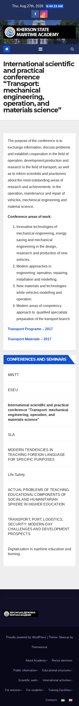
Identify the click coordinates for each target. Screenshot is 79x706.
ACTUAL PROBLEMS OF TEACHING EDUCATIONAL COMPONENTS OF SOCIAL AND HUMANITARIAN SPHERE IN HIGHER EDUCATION (38, 497)
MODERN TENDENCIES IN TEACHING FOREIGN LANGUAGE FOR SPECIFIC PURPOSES (36, 454)
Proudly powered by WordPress (26, 637)
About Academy (36, 660)
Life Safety (16, 475)
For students (34, 690)
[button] (72, 49)
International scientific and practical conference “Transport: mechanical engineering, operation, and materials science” (38, 412)
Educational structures (56, 670)
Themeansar (39, 647)
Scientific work (27, 680)
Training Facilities (59, 690)
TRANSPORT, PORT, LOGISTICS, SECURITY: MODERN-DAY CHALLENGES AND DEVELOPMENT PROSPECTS (38, 527)
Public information (24, 670)
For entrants (12, 690)
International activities (57, 680)
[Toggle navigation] (40, 49)
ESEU (13, 390)
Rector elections (62, 660)
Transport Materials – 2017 (29, 339)
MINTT (13, 375)
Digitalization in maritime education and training (39, 551)
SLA (11, 435)
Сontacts (51, 700)
